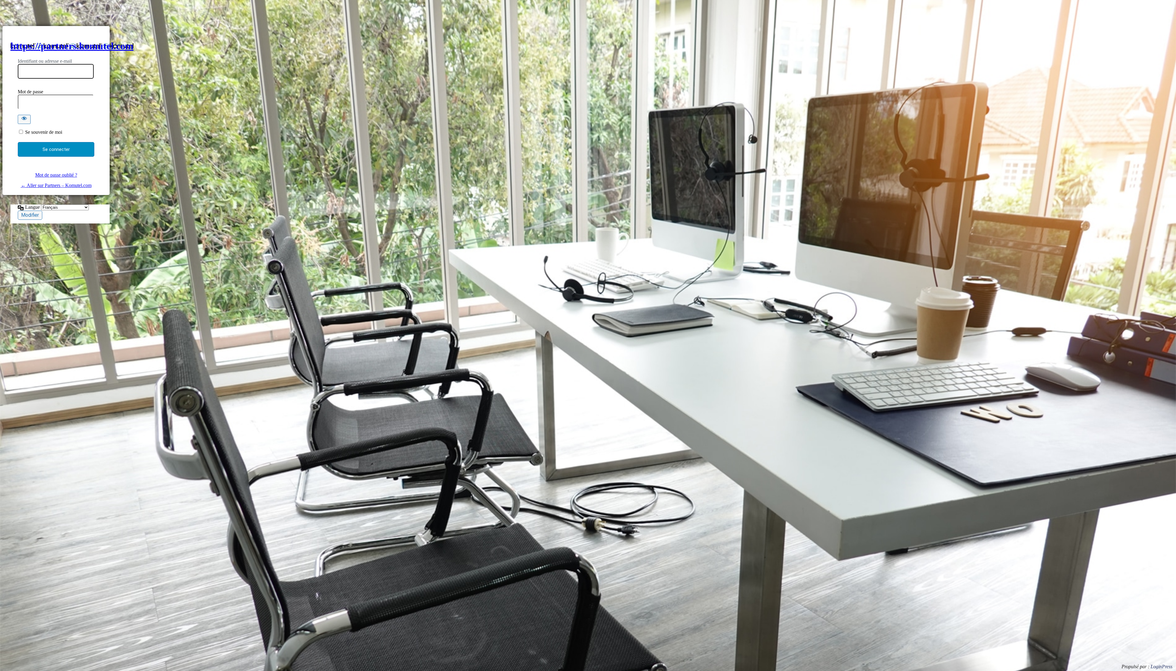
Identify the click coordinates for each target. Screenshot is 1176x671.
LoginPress (1161, 666)
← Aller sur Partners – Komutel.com (56, 185)
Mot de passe (30, 91)
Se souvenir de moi (43, 132)
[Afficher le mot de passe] (24, 119)
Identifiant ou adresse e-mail (45, 61)
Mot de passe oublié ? (56, 175)
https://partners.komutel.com (72, 45)
